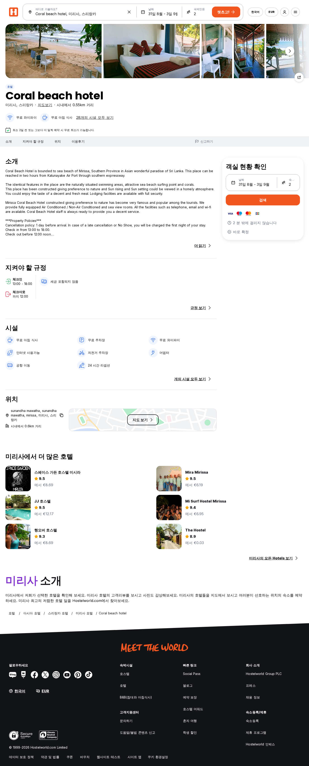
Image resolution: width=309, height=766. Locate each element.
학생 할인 (190, 732)
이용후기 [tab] (78, 141)
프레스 (250, 685)
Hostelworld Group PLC (264, 674)
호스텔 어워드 (193, 709)
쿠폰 (70, 757)
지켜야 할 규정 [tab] (33, 141)
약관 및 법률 (50, 757)
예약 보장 (190, 697)
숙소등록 (252, 721)
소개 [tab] (8, 141)
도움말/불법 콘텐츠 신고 (137, 732)
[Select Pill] (284, 11)
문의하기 (126, 721)
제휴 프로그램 (256, 732)
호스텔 (124, 674)
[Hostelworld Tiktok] (88, 674)
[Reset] (129, 12)
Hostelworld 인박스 (260, 744)
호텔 (10, 86)
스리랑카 (26, 105)
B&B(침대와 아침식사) (136, 697)
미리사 (10, 105)
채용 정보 (253, 697)
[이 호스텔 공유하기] (299, 77)
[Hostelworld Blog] (12, 674)
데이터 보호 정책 (21, 757)
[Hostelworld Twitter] (45, 674)
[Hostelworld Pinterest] (77, 674)
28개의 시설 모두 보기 (95, 117)
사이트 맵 (135, 757)
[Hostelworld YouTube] (67, 674)
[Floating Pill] (289, 51)
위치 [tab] (58, 141)
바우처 (85, 757)
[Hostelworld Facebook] (34, 674)
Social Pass (191, 674)
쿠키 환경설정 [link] (158, 757)
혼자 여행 (190, 721)
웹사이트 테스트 (108, 757)
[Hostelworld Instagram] (56, 674)
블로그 (188, 685)
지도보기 (45, 105)
